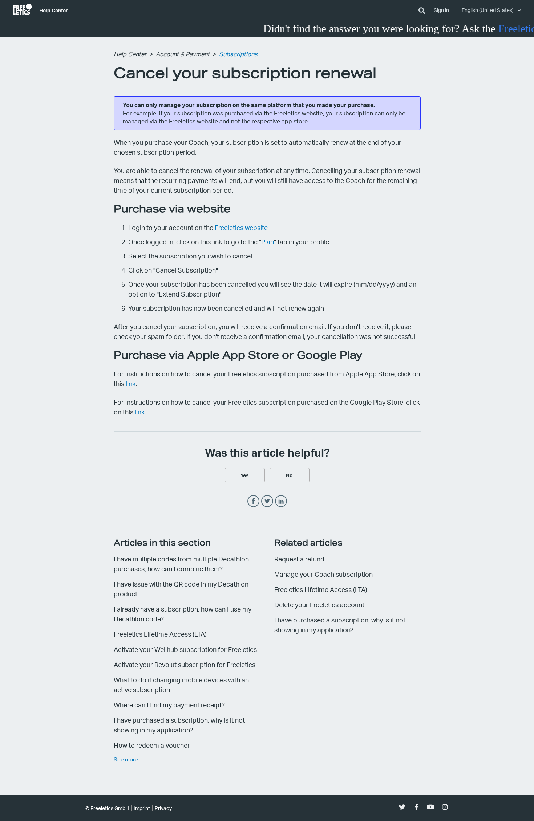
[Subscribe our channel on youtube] (430, 807)
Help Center (53, 10)
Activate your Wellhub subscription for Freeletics (185, 649)
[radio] (245, 475)
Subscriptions (238, 54)
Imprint (142, 808)
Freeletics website (241, 227)
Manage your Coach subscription (323, 574)
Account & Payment (183, 54)
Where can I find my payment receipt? (169, 704)
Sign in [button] (441, 10)
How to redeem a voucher (152, 745)
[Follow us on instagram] (444, 807)
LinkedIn (281, 501)
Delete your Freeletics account (319, 604)
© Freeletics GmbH (107, 808)
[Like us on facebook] (416, 807)
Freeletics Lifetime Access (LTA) (160, 634)
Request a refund (299, 559)
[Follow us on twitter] (402, 807)
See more (126, 759)
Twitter (267, 501)
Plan (267, 241)
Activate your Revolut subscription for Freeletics (184, 664)
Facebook (253, 501)
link (130, 383)
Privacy (163, 808)
